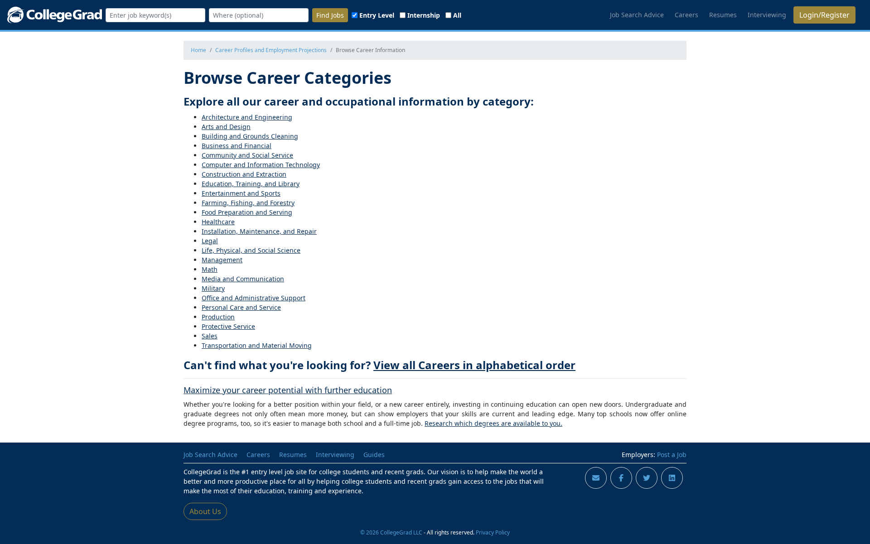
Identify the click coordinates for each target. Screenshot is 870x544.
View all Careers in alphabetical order (474, 364)
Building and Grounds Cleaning (250, 136)
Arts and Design (226, 126)
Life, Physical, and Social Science (251, 250)
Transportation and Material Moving (257, 345)
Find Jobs (330, 15)
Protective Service (228, 326)
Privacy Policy (493, 532)
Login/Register (824, 15)
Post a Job (671, 454)
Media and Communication (243, 278)
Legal (210, 240)
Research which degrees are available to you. (493, 423)
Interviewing (767, 14)
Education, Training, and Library (251, 183)
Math (210, 269)
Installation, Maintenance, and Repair (259, 231)
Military (213, 288)
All (457, 15)
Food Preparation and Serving (247, 212)
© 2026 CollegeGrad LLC (391, 532)
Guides (374, 454)
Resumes (723, 14)
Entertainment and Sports (241, 193)
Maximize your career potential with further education (288, 390)
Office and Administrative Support (253, 298)
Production (218, 317)
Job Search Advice (637, 14)
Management (222, 259)
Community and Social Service (247, 155)
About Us (205, 511)
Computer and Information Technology (261, 164)
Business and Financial (236, 145)
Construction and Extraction (244, 174)
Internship (423, 15)
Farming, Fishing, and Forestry (248, 202)
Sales (210, 336)
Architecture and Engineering (247, 117)
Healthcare (218, 221)
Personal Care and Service (241, 307)
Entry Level (376, 15)
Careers (686, 14)
